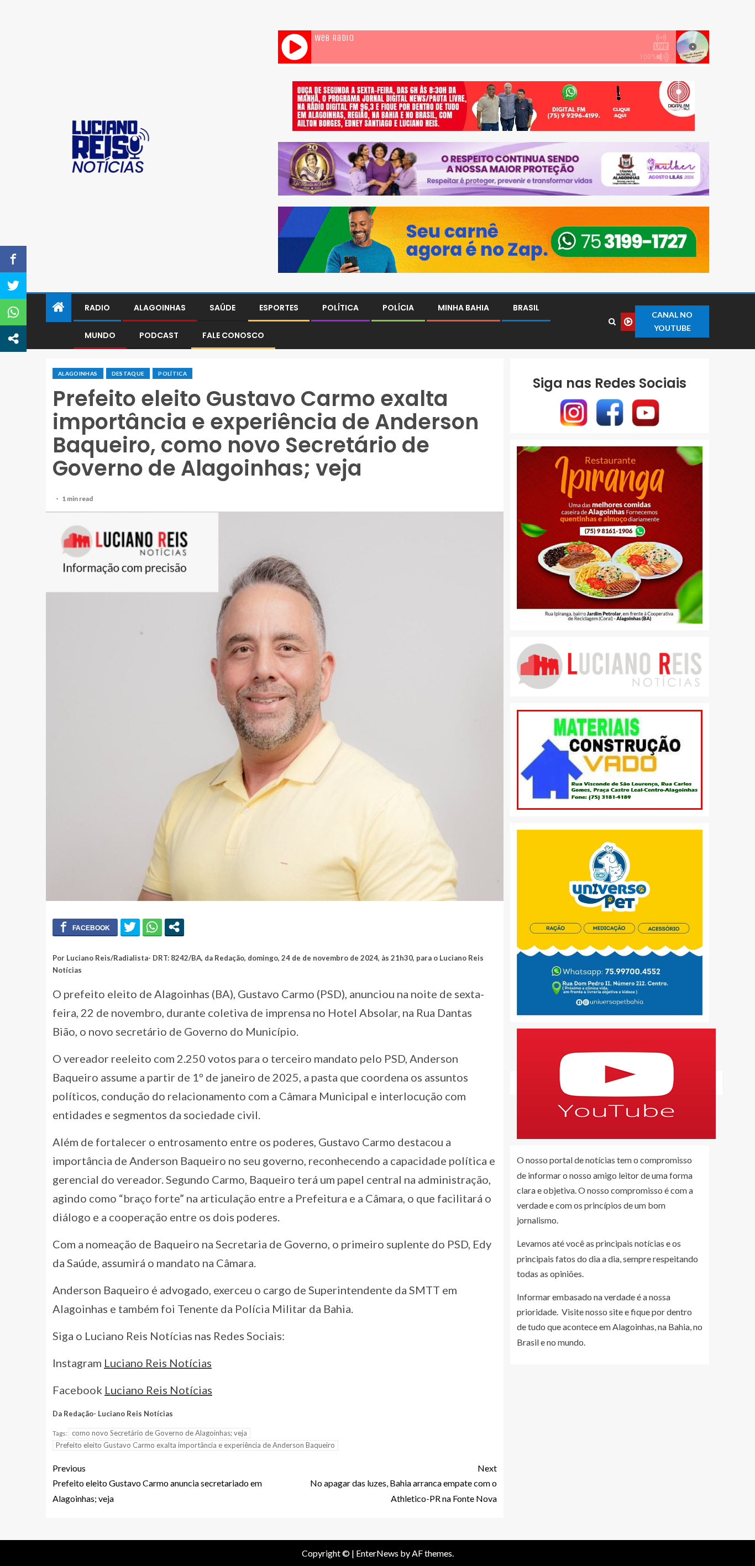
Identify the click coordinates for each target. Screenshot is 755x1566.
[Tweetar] (130, 927)
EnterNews (377, 1553)
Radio (97, 307)
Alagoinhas (160, 307)
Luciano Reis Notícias (158, 1362)
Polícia (398, 307)
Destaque (128, 373)
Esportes (278, 307)
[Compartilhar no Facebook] (85, 927)
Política (340, 307)
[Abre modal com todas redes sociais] (174, 927)
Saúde (222, 307)
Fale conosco (233, 335)
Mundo (100, 335)
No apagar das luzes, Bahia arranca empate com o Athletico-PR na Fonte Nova (403, 1483)
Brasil (526, 307)
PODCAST (159, 335)
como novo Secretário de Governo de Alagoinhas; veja (159, 1432)
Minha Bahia (463, 307)
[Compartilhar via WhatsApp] (152, 927)
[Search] (612, 322)
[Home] (59, 307)
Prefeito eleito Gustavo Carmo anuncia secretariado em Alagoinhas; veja (157, 1483)
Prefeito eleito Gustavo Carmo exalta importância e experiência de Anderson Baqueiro (195, 1445)
